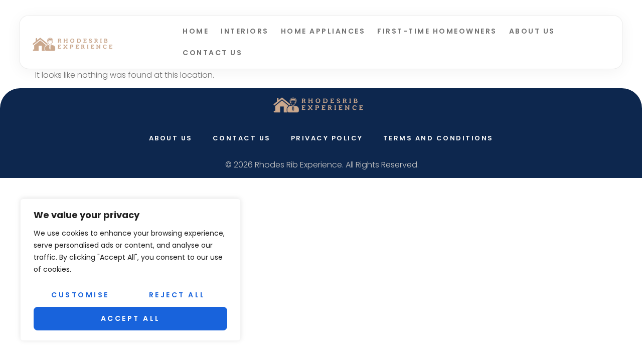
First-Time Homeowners (437, 31)
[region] (130, 270)
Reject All (177, 295)
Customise (80, 295)
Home (196, 31)
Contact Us (212, 53)
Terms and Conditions (438, 138)
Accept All (130, 318)
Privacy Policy (327, 138)
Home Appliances (323, 31)
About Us (532, 31)
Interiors (245, 31)
